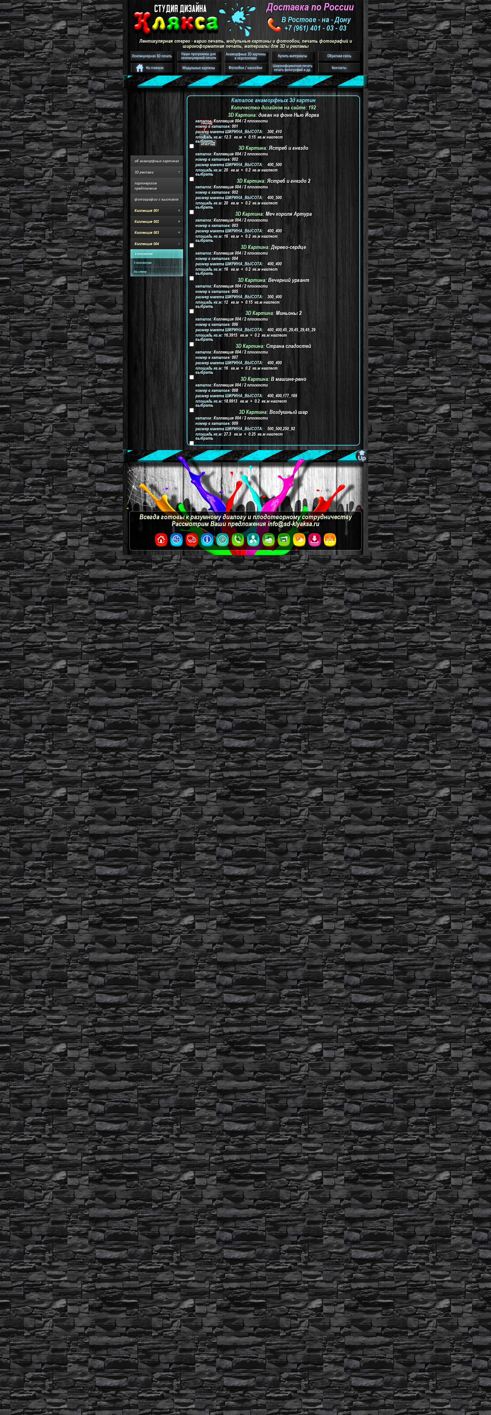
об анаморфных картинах (157, 160)
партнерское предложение (146, 185)
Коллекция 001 (147, 210)
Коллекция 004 (147, 243)
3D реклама (144, 172)
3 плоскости (143, 263)
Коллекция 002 (147, 221)
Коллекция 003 (147, 232)
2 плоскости (144, 254)
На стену (140, 271)
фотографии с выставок (157, 199)
